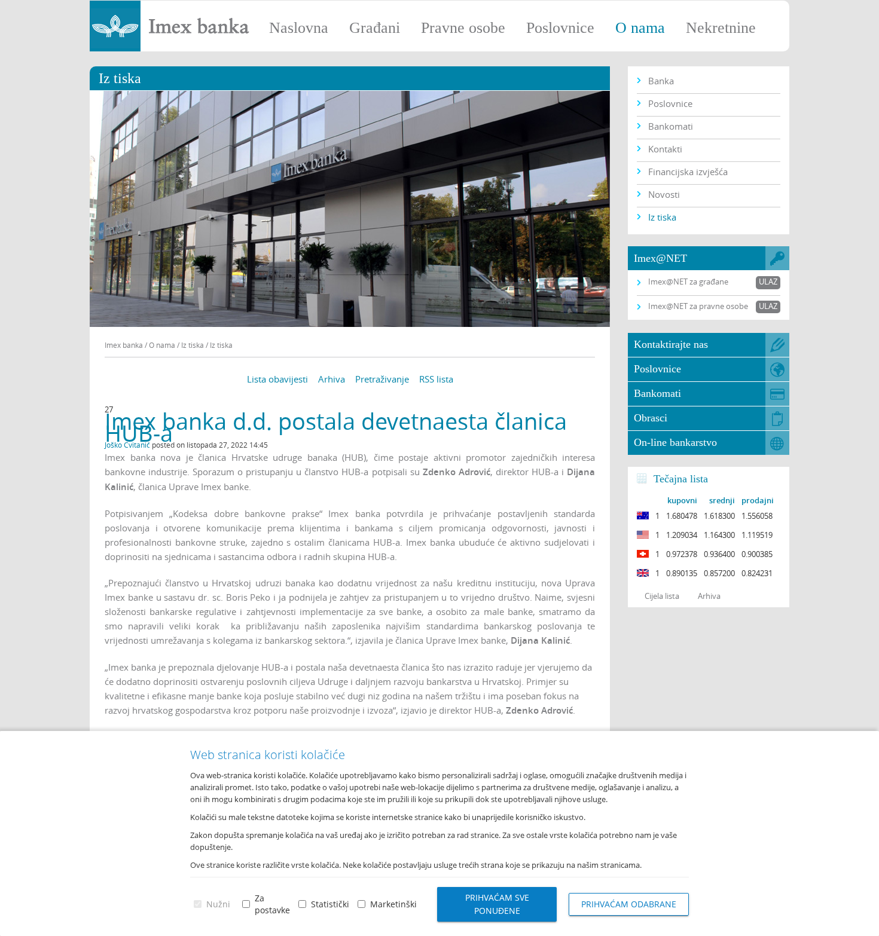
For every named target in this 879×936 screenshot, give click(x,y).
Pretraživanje (382, 379)
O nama (640, 27)
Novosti (664, 194)
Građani (374, 27)
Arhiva (331, 379)
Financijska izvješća (688, 172)
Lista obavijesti (277, 379)
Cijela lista (662, 596)
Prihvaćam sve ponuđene (497, 904)
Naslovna (298, 27)
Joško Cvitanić (127, 444)
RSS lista (436, 379)
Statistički (330, 904)
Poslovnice (560, 27)
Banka (661, 81)
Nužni (218, 904)
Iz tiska (662, 217)
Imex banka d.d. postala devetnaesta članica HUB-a (336, 427)
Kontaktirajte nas (671, 344)
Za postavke (272, 904)
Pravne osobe (463, 27)
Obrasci (650, 418)
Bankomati (670, 126)
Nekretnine (721, 27)
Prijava (864, 15)
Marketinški (393, 904)
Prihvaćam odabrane (628, 904)
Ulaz (768, 281)
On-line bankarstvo (675, 442)
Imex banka (124, 345)
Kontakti (665, 149)
